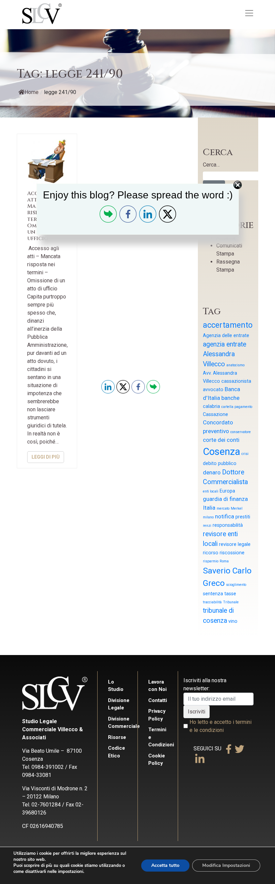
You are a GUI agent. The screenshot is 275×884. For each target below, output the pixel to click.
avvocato (213, 389)
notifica (224, 516)
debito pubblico (219, 463)
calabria (211, 406)
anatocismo (235, 365)
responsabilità (228, 525)
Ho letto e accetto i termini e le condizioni (220, 726)
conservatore (240, 432)
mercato (223, 508)
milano (208, 517)
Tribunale (231, 602)
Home (31, 92)
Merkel (236, 508)
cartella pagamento (236, 407)
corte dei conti (221, 439)
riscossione (232, 552)
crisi (245, 454)
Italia (209, 507)
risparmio (210, 561)
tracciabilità (212, 602)
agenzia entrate (224, 344)
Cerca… (211, 164)
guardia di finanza (225, 499)
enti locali (210, 491)
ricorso (210, 552)
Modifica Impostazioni (226, 865)
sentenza (213, 593)
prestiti (242, 516)
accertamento (228, 325)
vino (232, 621)
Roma (224, 561)
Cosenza (221, 451)
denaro (212, 472)
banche (230, 397)
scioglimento (236, 585)
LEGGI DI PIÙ (46, 457)
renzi (207, 525)
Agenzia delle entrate (226, 335)
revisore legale (235, 544)
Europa (227, 491)
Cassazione (215, 414)
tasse (230, 593)
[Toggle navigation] (249, 13)
